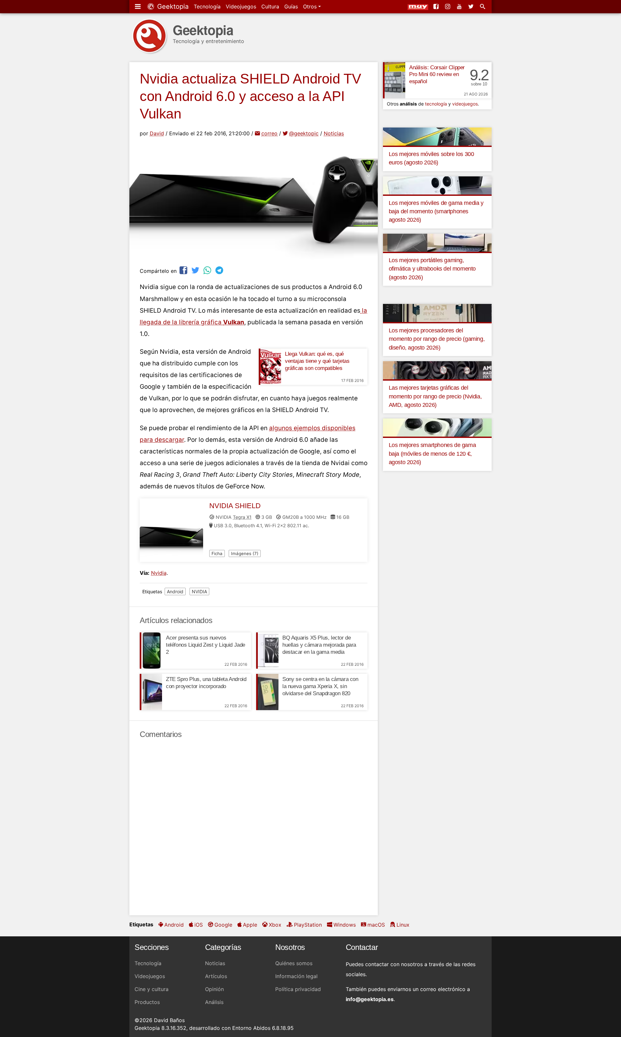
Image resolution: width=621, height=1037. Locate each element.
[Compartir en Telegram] (219, 270)
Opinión (214, 989)
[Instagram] (448, 6)
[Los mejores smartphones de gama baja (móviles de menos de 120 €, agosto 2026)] (437, 427)
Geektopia (172, 6)
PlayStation (308, 924)
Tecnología (207, 6)
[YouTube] (460, 6)
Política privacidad (298, 989)
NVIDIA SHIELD (235, 506)
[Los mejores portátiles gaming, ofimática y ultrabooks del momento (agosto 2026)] (437, 242)
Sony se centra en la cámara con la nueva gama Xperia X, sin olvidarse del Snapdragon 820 (320, 686)
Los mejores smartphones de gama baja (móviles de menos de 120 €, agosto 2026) (432, 453)
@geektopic (304, 133)
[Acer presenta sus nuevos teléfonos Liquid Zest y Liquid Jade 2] (151, 650)
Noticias (334, 133)
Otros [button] (310, 6)
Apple (250, 924)
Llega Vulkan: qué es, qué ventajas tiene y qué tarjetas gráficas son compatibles (317, 361)
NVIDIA (199, 591)
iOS (198, 924)
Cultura (270, 6)
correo (269, 133)
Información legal (296, 976)
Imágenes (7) (244, 553)
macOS (376, 924)
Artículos (216, 976)
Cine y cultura (152, 989)
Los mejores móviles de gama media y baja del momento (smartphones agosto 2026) (436, 211)
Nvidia (159, 573)
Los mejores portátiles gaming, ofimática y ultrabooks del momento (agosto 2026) (432, 269)
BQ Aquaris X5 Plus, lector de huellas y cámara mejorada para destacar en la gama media (319, 645)
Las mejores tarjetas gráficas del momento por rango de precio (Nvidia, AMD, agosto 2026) (435, 396)
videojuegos (465, 103)
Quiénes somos (293, 963)
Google (223, 924)
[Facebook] (436, 6)
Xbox (275, 924)
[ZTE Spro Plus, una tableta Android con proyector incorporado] (151, 692)
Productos (147, 1002)
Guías (291, 6)
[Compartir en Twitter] (196, 270)
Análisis (214, 1002)
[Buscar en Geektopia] (483, 6)
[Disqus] (253, 827)
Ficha (217, 553)
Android (175, 591)
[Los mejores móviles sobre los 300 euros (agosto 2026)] (437, 136)
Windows (344, 924)
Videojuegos (241, 6)
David (157, 133)
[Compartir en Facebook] (184, 270)
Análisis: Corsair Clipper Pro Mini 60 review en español (437, 74)
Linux (403, 924)
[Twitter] (471, 6)
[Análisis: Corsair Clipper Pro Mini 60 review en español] (394, 80)
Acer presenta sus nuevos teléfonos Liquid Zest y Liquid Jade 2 (205, 645)
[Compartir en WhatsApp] (207, 270)
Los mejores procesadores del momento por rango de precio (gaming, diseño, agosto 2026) (437, 339)
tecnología (436, 103)
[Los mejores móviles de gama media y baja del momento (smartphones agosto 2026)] (437, 185)
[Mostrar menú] (138, 6)
